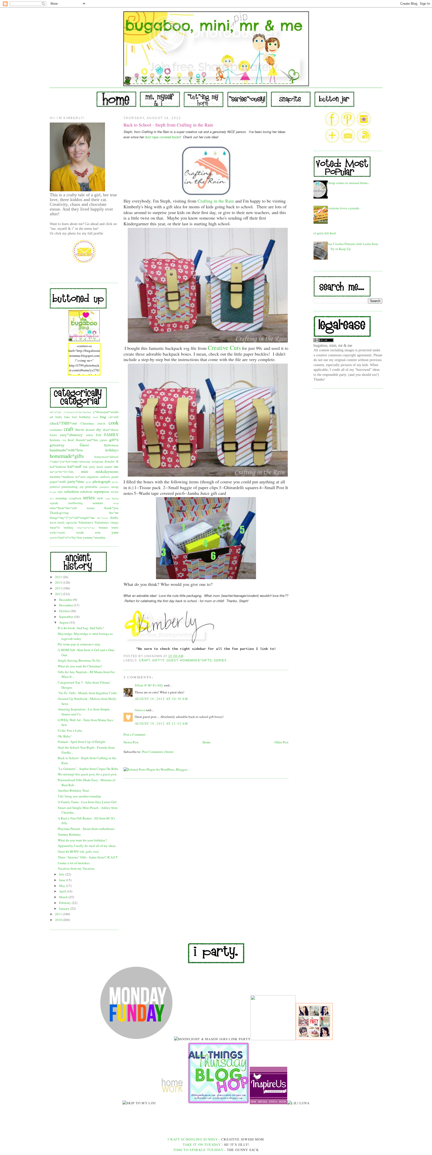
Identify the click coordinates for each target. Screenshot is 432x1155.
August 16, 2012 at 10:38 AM (161, 698)
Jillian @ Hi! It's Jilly (149, 685)
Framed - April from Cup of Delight (81, 741)
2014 (59, 582)
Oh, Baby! (65, 736)
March (63, 897)
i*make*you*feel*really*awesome (70, 461)
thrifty (114, 517)
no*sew (80, 476)
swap (115, 503)
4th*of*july (56, 412)
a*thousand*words (105, 412)
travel (53, 522)
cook (113, 422)
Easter (53, 435)
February (65, 902)
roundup (61, 498)
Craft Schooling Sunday (193, 1139)
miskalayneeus (107, 471)
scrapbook (75, 498)
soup (107, 498)
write (97, 532)
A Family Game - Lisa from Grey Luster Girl (87, 802)
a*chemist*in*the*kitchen (77, 412)
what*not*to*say (86, 527)
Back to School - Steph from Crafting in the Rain (168, 125)
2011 (59, 914)
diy (98, 429)
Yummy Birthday (69, 834)
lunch (99, 467)
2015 (59, 577)
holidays (111, 449)
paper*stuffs (58, 481)
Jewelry (109, 461)
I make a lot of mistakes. (74, 863)
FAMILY (111, 434)
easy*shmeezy (71, 434)
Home (206, 742)
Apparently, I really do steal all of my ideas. (87, 845)
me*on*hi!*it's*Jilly (62, 472)
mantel (108, 467)
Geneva (140, 710)
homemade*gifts (67, 455)
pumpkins (105, 487)
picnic (115, 482)
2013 (59, 588)
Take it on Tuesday (202, 1144)
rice (52, 498)
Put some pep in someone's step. (79, 644)
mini (84, 471)
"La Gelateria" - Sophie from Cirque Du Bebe (88, 768)
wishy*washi (57, 532)
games (103, 440)
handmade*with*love (66, 449)
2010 (59, 919)
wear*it (55, 527)
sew (100, 497)
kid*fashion (58, 466)
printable (91, 486)
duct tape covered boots (162, 137)
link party (89, 467)
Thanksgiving (59, 512)
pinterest (55, 487)
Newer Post (131, 742)
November (66, 605)
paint (115, 476)
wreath (80, 532)
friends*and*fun (87, 440)
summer (97, 503)
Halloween (111, 445)
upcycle (71, 522)
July (62, 874)
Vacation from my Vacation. (76, 868)
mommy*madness (62, 476)
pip (82, 487)
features (55, 440)
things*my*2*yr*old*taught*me (72, 517)
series (89, 497)
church (101, 423)
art (51, 417)
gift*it (113, 439)
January (64, 908)
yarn (115, 532)
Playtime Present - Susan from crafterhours (86, 828)
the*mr (113, 512)
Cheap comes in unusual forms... (348, 183)
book (95, 417)
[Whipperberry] (314, 1039)
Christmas (87, 423)
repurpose (101, 491)
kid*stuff (74, 466)
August (64, 622)
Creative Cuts (224, 348)
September (66, 616)
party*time (76, 481)
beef (74, 417)
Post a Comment (135, 734)
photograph (101, 481)
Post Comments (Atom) (157, 751)
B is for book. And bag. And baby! (81, 628)
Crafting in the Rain (216, 201)
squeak (54, 503)
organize (92, 476)
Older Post (281, 742)
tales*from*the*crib (63, 508)
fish (64, 440)
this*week (102, 518)
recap (114, 486)
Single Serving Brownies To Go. (79, 660)
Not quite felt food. (323, 233)
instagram (97, 461)
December (66, 599)
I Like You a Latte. (70, 730)
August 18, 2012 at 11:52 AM (161, 723)
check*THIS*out (63, 423)
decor (79, 429)
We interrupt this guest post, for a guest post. (87, 774)
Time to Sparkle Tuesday (198, 1149)
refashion (71, 491)
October (64, 611)
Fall (98, 435)
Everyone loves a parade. (343, 208)
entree (89, 435)
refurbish (86, 491)
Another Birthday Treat (73, 790)
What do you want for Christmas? (80, 666)
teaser (90, 508)
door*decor (110, 429)
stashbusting (75, 503)
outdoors (105, 477)
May (62, 885)
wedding (69, 527)
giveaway (57, 444)
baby (59, 417)
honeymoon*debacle (106, 457)
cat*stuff (113, 417)
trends (61, 522)
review (114, 492)
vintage (114, 522)
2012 (59, 594)
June (62, 880)
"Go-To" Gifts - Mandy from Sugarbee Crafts (87, 693)
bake (67, 417)
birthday (85, 417)
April (63, 891)
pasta (88, 482)
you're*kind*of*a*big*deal (66, 537)
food (71, 440)
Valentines (101, 522)
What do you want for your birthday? (82, 840)
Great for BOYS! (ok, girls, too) (78, 851)
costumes (56, 429)
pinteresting (70, 486)
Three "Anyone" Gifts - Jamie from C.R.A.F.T (88, 857)
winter (114, 527)
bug (103, 416)
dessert (90, 429)
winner (103, 527)
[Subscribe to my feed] (363, 142)
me (116, 466)
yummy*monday (94, 537)
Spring (115, 498)
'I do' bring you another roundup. (80, 796)
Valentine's (85, 522)
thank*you (111, 508)
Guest (84, 444)
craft (68, 428)
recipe (53, 492)
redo (60, 492)
